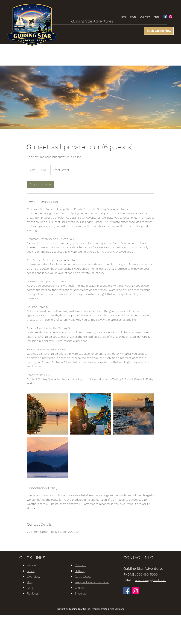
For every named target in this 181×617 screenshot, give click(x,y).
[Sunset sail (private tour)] (47, 414)
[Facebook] (165, 16)
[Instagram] (170, 16)
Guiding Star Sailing (79, 608)
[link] (40, 184)
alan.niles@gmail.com (150, 580)
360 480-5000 (147, 574)
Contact (80, 565)
